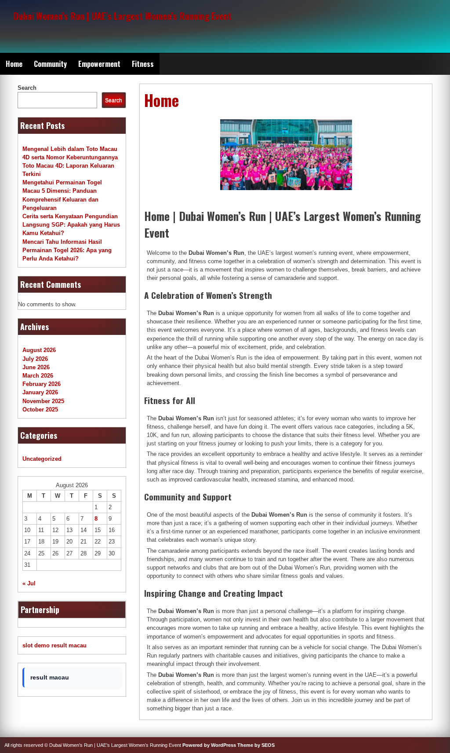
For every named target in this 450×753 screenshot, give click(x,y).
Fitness (143, 64)
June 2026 (36, 367)
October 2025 (40, 409)
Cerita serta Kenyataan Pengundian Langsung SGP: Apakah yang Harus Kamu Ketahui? (71, 224)
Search (27, 87)
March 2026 (37, 375)
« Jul (29, 583)
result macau (69, 645)
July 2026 (35, 359)
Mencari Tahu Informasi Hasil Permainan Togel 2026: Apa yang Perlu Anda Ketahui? (67, 250)
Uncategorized (42, 458)
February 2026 (41, 384)
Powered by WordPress (209, 745)
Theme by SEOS (256, 745)
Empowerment (99, 64)
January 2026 (40, 392)
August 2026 (39, 350)
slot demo (36, 645)
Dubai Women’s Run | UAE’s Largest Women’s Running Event (122, 15)
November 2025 (43, 401)
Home (14, 64)
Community (50, 64)
